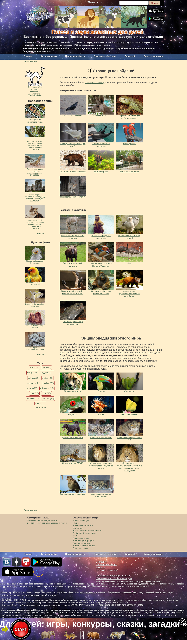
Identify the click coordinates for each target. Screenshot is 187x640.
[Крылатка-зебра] (101, 404)
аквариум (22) (33, 383)
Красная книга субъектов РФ (129, 438)
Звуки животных (80, 548)
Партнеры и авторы (106, 564)
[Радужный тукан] (101, 381)
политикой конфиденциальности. (44, 617)
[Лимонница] (129, 404)
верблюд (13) (33, 398)
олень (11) (40, 403)
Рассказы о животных (105, 56)
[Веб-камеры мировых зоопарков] (101, 484)
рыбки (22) (47, 378)
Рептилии (129, 391)
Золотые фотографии (83, 540)
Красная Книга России (101, 437)
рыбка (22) (49, 383)
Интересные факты (75, 56)
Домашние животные (72, 437)
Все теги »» (40, 407)
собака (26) (33, 378)
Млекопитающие (72, 391)
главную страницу (94, 82)
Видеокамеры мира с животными (101, 495)
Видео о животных (153, 56)
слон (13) (46, 393)
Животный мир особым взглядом (114, 578)
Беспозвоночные (129, 414)
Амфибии (72, 414)
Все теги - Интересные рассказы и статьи (47, 523)
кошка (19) (32, 388)
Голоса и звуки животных (72, 494)
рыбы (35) (34, 367)
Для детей (130, 56)
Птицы (101, 391)
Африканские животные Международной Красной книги (101, 465)
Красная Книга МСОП (72, 463)
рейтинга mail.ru (88, 592)
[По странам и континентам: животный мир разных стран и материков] (129, 453)
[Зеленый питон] (129, 381)
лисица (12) (48, 398)
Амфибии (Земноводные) (85, 533)
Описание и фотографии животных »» (93, 623)
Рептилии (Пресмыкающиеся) (87, 530)
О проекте (101, 562)
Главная (28, 56)
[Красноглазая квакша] (73, 404)
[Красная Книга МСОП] (73, 453)
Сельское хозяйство (106, 570)
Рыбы (101, 414)
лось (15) (34, 393)
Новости (100, 567)
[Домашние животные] (73, 427)
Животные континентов (84, 545)
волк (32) (47, 367)
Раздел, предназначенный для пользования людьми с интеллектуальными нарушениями (129, 581)
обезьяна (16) (47, 388)
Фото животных (48, 56)
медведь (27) (47, 372)
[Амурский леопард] (73, 381)
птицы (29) (32, 372)
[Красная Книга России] (101, 427)
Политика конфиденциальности (42, 520)
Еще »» (40, 233)
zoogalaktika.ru (33, 610)
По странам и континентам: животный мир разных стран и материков (129, 467)
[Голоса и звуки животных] (101, 453)
